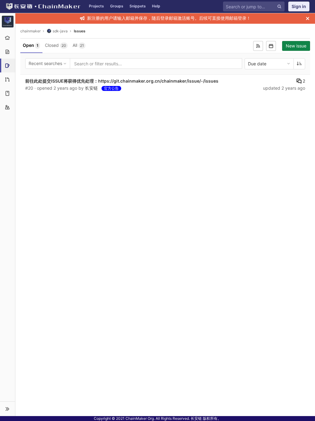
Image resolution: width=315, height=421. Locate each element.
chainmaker (30, 31)
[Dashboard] (42, 6)
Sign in (299, 6)
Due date (257, 63)
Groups (116, 6)
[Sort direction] (299, 63)
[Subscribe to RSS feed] (258, 46)
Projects (96, 6)
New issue (296, 45)
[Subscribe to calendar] (271, 46)
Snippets (138, 6)
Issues (80, 31)
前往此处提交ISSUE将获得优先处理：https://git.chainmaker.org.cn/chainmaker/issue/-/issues (121, 81)
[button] (7, 408)
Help (156, 6)
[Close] (308, 18)
